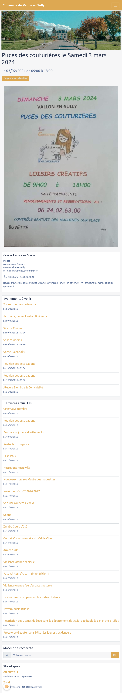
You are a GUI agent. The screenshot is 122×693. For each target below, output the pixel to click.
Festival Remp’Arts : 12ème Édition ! (26, 573)
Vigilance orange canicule (19, 561)
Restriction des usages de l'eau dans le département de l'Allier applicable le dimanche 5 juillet (61, 620)
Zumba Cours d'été (15, 526)
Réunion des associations (19, 363)
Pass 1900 (9, 455)
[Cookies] (6, 686)
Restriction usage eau (16, 444)
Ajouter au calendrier (16, 78)
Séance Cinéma (12, 328)
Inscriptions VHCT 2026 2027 (21, 491)
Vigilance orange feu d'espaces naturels (28, 585)
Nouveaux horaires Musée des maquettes (29, 479)
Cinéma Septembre (15, 408)
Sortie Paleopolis (14, 351)
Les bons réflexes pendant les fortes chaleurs (31, 597)
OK (115, 655)
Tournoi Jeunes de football (20, 304)
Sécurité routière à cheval (19, 502)
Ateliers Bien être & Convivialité (23, 387)
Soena (7, 514)
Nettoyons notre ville (16, 467)
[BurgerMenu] (115, 5)
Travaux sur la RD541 (16, 609)
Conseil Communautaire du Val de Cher (27, 538)
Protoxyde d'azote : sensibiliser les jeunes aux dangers (37, 632)
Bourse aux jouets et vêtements (23, 432)
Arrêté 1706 (10, 550)
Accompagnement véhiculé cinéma (25, 316)
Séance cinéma (12, 340)
